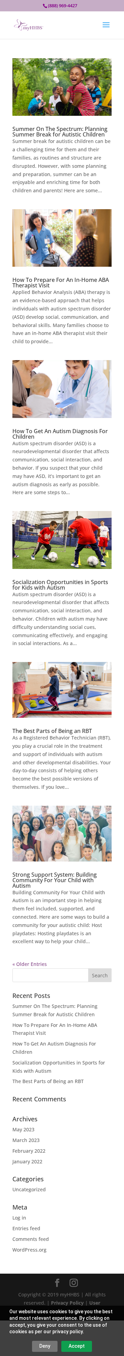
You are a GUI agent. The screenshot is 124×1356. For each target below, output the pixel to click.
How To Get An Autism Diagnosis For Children (60, 433)
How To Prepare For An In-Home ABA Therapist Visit (60, 282)
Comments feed (30, 1239)
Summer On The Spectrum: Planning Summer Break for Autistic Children (59, 131)
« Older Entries (29, 964)
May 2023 (23, 1129)
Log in (19, 1217)
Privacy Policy (67, 1302)
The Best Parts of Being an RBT (52, 731)
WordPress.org (29, 1249)
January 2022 (27, 1161)
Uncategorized (29, 1189)
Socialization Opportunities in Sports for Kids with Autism (60, 584)
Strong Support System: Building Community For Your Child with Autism (54, 880)
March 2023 (26, 1140)
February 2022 (28, 1151)
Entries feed (26, 1228)
